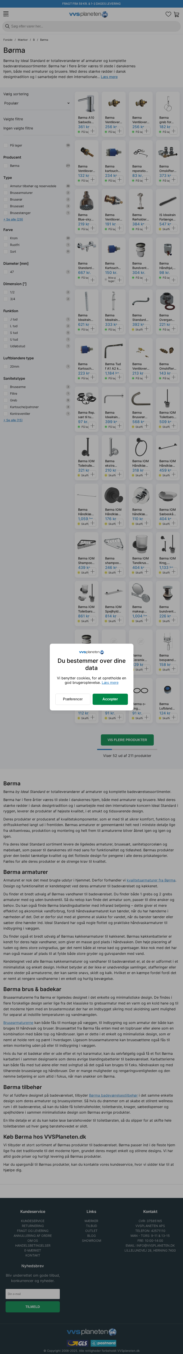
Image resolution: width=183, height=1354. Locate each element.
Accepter (110, 699)
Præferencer (73, 699)
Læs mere (110, 682)
